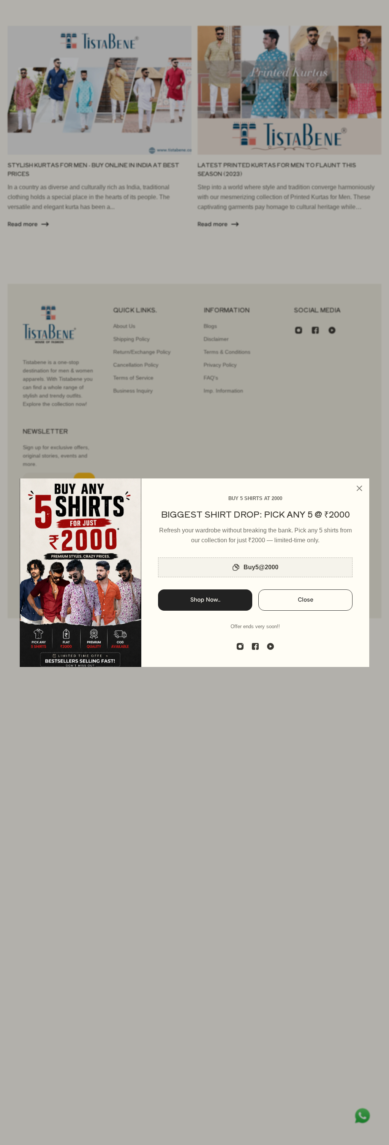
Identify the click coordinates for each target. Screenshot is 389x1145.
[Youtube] (270, 646)
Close (305, 599)
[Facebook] (255, 646)
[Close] (359, 488)
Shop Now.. (205, 599)
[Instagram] (240, 646)
